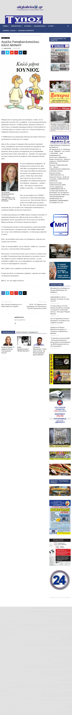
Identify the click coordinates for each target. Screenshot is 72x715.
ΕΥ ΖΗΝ (50, 26)
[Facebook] (15, 323)
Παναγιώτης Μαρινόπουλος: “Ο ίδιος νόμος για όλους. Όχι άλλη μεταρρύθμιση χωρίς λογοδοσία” (40, 350)
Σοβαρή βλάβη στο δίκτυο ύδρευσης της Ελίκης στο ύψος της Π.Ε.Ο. (59, 299)
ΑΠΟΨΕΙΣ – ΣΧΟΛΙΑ (9, 30)
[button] (68, 26)
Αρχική (3, 35)
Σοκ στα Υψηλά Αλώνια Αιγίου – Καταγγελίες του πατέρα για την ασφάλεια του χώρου (60, 320)
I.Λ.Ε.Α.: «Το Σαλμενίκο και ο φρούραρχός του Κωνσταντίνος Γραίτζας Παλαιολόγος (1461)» (37, 306)
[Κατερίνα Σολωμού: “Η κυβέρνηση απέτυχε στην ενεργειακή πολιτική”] (8, 341)
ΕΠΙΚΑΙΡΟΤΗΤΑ (16, 26)
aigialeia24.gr (7, 48)
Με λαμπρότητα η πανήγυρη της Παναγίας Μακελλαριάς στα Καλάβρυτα (60, 290)
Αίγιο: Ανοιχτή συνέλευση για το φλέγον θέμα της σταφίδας (11, 305)
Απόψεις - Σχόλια (11, 35)
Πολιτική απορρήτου (26, 30)
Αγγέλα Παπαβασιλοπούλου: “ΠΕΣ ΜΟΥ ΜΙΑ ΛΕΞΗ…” (23, 349)
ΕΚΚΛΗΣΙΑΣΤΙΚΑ (39, 26)
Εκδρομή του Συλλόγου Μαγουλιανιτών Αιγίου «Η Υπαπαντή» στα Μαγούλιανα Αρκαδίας (58, 330)
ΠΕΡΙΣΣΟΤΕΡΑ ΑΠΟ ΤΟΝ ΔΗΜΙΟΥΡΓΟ (27, 332)
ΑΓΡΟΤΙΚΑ (27, 26)
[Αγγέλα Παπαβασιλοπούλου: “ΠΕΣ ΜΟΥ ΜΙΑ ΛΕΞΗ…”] (24, 341)
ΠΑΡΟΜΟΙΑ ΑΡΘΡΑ (8, 332)
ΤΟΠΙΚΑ (5, 26)
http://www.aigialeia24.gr (19, 319)
